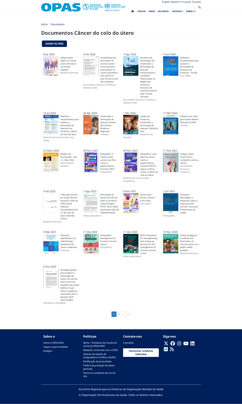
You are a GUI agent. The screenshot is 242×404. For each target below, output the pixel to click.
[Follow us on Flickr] (166, 350)
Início (44, 24)
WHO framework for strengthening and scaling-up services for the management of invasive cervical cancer (148, 244)
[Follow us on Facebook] (172, 344)
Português (185, 1)
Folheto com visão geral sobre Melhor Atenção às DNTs (189, 119)
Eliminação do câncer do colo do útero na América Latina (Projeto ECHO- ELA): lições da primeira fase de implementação (109, 203)
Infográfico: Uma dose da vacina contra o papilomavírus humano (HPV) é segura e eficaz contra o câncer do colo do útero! (149, 164)
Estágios (47, 350)
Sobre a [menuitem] (190, 11)
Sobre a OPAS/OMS (53, 342)
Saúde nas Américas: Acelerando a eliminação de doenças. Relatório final (149, 124)
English (166, 1)
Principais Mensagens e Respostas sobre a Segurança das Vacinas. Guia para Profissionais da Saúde (189, 203)
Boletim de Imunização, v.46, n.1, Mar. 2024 (68, 157)
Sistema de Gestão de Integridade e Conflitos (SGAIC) (99, 356)
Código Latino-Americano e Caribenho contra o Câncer (189, 158)
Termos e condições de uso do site (99, 374)
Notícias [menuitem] (177, 11)
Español (175, 1)
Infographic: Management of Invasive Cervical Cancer (108, 240)
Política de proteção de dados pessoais (99, 367)
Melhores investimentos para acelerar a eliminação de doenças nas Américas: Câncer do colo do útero (69, 125)
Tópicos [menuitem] (141, 11)
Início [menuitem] (132, 12)
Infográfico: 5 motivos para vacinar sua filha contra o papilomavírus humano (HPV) (108, 161)
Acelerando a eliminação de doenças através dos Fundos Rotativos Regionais (108, 124)
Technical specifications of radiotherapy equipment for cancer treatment (68, 241)
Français (196, 1)
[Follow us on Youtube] (185, 344)
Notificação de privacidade (97, 361)
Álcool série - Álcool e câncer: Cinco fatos (147, 197)
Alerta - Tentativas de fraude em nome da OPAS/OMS (100, 344)
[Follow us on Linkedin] (192, 344)
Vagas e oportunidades (55, 346)
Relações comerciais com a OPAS (100, 350)
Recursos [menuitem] (163, 11)
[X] (166, 344)
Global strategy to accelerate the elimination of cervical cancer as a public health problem (189, 243)
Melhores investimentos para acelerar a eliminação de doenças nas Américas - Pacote (189, 65)
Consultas (128, 342)
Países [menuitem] (152, 11)
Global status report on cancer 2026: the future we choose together (68, 63)
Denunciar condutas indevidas (141, 352)
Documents (58, 24)
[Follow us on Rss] (172, 350)
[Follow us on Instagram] (179, 344)
